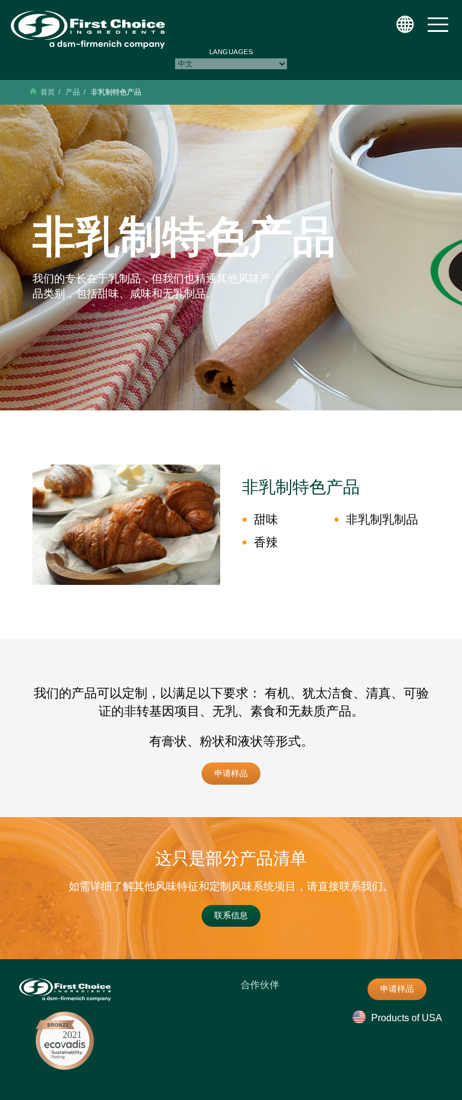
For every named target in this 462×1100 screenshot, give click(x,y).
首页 (47, 92)
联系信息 (231, 915)
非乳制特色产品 (116, 92)
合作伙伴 (260, 985)
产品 (73, 92)
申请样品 (231, 773)
